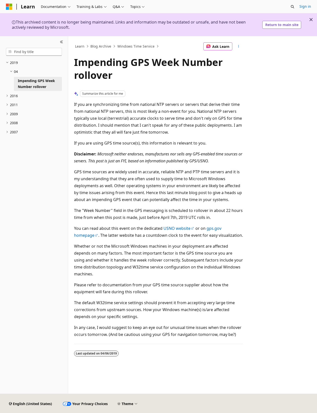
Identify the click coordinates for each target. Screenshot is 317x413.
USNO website (176, 228)
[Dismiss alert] (311, 20)
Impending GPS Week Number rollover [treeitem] (36, 83)
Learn (79, 46)
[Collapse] (61, 42)
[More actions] (238, 46)
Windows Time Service (136, 46)
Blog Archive (100, 46)
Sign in (305, 6)
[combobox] (34, 52)
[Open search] (292, 6)
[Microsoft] (9, 6)
